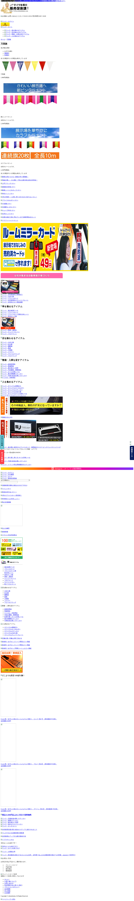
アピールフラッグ (10, 602)
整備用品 (7, 611)
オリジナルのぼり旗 (11, 633)
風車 (5, 596)
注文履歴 (7, 893)
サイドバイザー (9, 582)
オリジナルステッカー (11, 631)
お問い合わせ (8, 883)
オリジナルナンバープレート (13, 635)
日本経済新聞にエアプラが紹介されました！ (29, 1)
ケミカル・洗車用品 (11, 613)
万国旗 (9, 39)
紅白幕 (6, 593)
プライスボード (9, 569)
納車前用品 (8, 609)
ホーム (3, 39)
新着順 (6, 55)
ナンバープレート (10, 578)
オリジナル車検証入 (11, 627)
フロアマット (8, 580)
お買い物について (10, 881)
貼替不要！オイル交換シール (13, 617)
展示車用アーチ (9, 567)
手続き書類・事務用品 (11, 615)
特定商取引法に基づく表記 (13, 885)
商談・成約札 (8, 576)
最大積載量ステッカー (11, 618)
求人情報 (7, 891)
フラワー (7, 600)
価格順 (6, 53)
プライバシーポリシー (11, 887)
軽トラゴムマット (10, 584)
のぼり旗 (7, 591)
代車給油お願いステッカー (13, 620)
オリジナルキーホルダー (12, 629)
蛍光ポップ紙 (8, 574)
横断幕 (6, 595)
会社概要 (7, 889)
